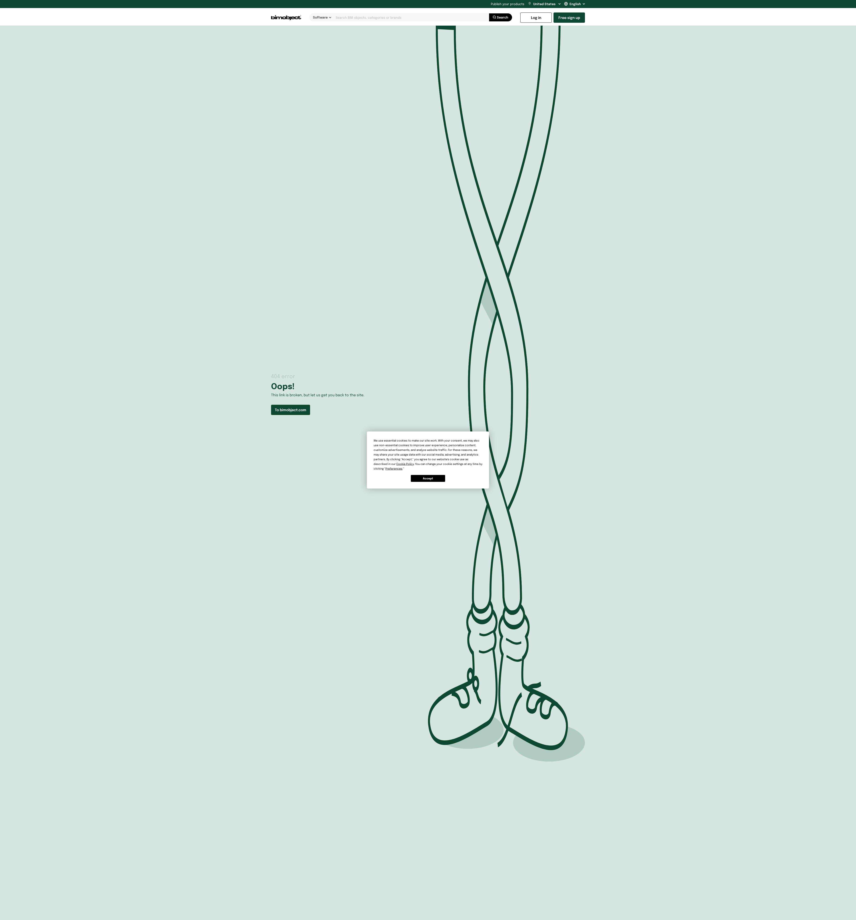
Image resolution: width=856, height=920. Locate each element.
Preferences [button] (393, 468)
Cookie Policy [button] (405, 463)
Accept (428, 478)
